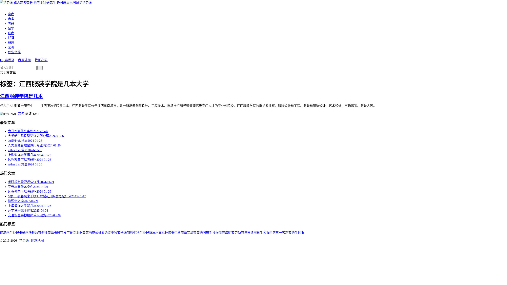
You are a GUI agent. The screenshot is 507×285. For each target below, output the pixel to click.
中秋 (177, 232)
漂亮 (222, 232)
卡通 (22, 232)
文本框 (163, 232)
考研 (11, 23)
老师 (44, 232)
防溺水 (153, 232)
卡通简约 (126, 232)
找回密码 (41, 60)
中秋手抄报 (141, 232)
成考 (11, 33)
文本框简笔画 (82, 232)
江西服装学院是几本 (21, 96)
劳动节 (239, 232)
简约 (199, 232)
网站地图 (37, 240)
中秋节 (115, 232)
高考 (11, 14)
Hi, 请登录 (7, 60)
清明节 (229, 232)
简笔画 (5, 232)
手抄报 (14, 232)
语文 (108, 232)
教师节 (36, 232)
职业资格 (14, 52)
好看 (101, 232)
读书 (171, 232)
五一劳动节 (284, 232)
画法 (28, 232)
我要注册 (24, 60)
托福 (11, 38)
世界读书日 (252, 232)
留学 (11, 28)
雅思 (11, 42)
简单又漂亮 (188, 232)
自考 (11, 19)
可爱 (70, 232)
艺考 (11, 47)
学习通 (87, 2)
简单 (51, 232)
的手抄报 (298, 232)
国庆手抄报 (211, 232)
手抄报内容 (268, 232)
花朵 (95, 232)
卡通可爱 (60, 232)
